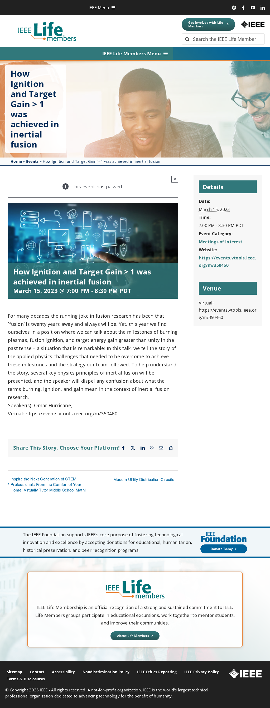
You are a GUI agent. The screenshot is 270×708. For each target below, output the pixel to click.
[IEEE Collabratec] (234, 8)
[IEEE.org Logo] (252, 23)
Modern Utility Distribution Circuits (143, 479)
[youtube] (253, 8)
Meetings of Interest (220, 242)
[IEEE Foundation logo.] (135, 581)
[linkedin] (263, 8)
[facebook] (243, 8)
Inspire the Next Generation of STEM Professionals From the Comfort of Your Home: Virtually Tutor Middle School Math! (48, 484)
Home (16, 161)
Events (32, 161)
